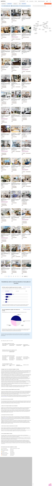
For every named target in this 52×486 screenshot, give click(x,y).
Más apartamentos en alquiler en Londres (12, 351)
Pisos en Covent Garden (26, 357)
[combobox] (42, 6)
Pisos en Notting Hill (18, 357)
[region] (42, 245)
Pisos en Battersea (11, 357)
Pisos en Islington (11, 359)
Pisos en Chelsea (25, 358)
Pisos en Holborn (4, 358)
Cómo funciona (31, 1)
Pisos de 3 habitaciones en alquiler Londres (19, 345)
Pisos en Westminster (5, 359)
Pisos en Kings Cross (4, 356)
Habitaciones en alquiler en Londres (5, 365)
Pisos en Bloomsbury (19, 358)
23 (22, 276)
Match (27, 1)
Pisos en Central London (19, 356)
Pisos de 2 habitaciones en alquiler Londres (12, 345)
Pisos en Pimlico (4, 357)
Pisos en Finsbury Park (12, 358)
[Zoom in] (33, 483)
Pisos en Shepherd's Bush (19, 359)
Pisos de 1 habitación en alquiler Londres (5, 345)
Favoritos (36, 1)
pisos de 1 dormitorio (4, 396)
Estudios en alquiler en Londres (12, 365)
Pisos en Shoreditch (25, 356)
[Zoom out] (33, 485)
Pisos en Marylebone (12, 356)
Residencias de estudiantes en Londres (19, 365)
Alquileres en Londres (26, 364)
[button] (47, 1)
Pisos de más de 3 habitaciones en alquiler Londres (26, 345)
